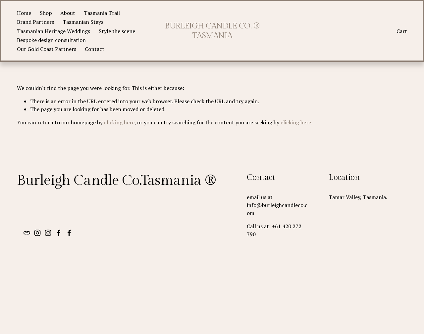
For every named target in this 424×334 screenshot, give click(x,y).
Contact (94, 49)
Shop (46, 13)
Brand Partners (35, 21)
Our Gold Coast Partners (46, 49)
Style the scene (117, 31)
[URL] (27, 233)
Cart (402, 31)
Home (24, 13)
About (67, 13)
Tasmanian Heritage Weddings (53, 31)
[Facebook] (58, 233)
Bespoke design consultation (51, 40)
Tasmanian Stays (83, 21)
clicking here (119, 122)
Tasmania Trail (102, 13)
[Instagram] (37, 233)
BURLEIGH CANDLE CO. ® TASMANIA (212, 30)
